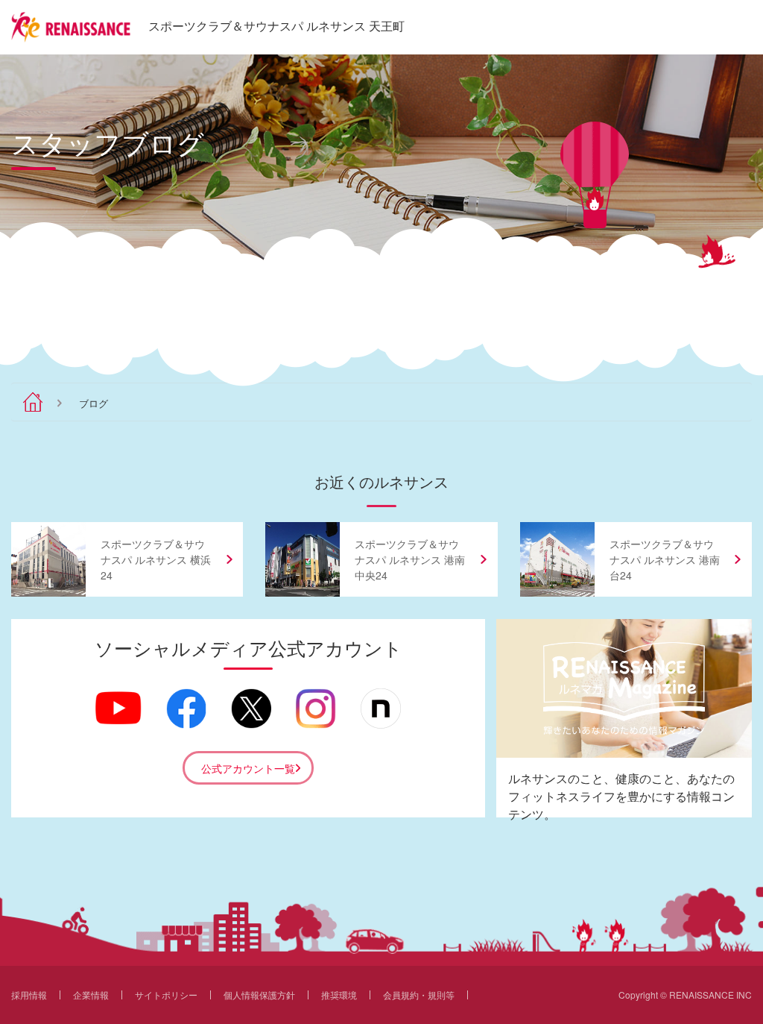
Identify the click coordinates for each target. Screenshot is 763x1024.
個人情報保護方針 (259, 994)
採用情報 (29, 994)
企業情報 (91, 994)
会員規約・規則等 (419, 994)
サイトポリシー (166, 994)
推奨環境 (339, 994)
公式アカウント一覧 (248, 768)
